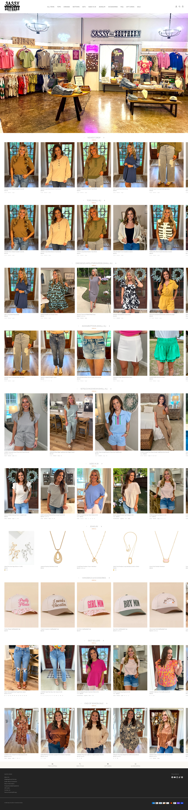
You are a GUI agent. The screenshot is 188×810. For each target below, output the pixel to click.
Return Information (9, 783)
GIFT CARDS (130, 7)
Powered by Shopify (19, 802)
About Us (6, 777)
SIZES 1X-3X (92, 7)
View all (94, 139)
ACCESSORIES (113, 7)
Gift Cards (7, 788)
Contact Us (7, 790)
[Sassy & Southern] (12, 6)
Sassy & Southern (10, 802)
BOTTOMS (76, 7)
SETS (84, 7)
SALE (139, 7)
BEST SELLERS (94, 641)
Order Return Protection (10, 781)
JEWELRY (102, 7)
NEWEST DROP (94, 138)
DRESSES (67, 7)
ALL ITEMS (50, 7)
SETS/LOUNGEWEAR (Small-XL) (94, 389)
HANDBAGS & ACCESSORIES (94, 578)
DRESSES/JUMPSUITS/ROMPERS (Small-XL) (94, 263)
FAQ (122, 7)
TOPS (59, 7)
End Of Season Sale (94, 703)
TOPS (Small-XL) (94, 200)
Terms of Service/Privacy (10, 792)
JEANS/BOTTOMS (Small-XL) (94, 326)
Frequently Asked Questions (11, 786)
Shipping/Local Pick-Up (10, 779)
